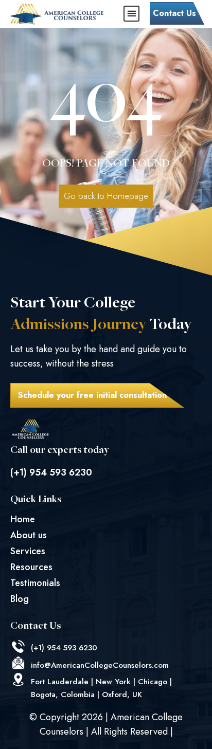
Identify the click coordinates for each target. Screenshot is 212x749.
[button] (131, 14)
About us (28, 535)
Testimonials (35, 583)
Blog (19, 599)
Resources (31, 567)
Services (27, 551)
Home (22, 519)
